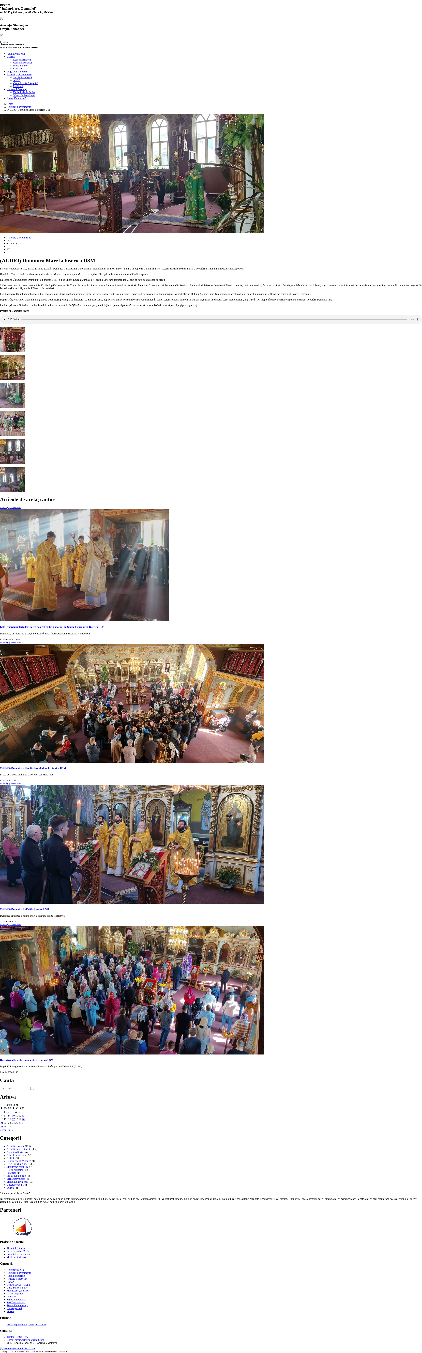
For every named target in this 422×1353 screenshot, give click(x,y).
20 (23, 1119)
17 (13, 1119)
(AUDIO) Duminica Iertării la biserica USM (24, 909)
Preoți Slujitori (20, 65)
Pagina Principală (16, 53)
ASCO (16, 80)
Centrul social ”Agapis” (25, 83)
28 (1, 1126)
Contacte (17, 68)
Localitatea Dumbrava (18, 1254)
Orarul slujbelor (15, 1169)
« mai (3, 1130)
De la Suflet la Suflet (24, 92)
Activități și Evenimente (19, 74)
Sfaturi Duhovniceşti (24, 95)
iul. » (10, 1130)
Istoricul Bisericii (22, 59)
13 (23, 1115)
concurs (10, 1324)
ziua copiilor (40, 1324)
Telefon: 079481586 (17, 1337)
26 (20, 1122)
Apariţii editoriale (16, 1152)
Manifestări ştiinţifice (17, 1166)
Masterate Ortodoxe (17, 1257)
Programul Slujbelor (17, 71)
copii (16, 1324)
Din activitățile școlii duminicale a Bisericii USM (26, 1060)
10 (13, 1115)
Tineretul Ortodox (16, 1248)
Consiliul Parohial (22, 62)
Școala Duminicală (16, 98)
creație (31, 1324)
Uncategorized (14, 1184)
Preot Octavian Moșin (18, 1251)
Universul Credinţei (17, 89)
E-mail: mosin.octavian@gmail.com (25, 1339)
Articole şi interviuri (17, 1155)
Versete (10, 1187)
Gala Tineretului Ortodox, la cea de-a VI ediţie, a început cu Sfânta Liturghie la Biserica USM (52, 627)
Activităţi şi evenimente (19, 106)
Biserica (11, 56)
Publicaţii (18, 86)
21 (1, 1122)
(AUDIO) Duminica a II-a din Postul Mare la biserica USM (33, 768)
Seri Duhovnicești (22, 77)
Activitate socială (15, 1146)
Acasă (10, 103)
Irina (9, 240)
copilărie (23, 1324)
